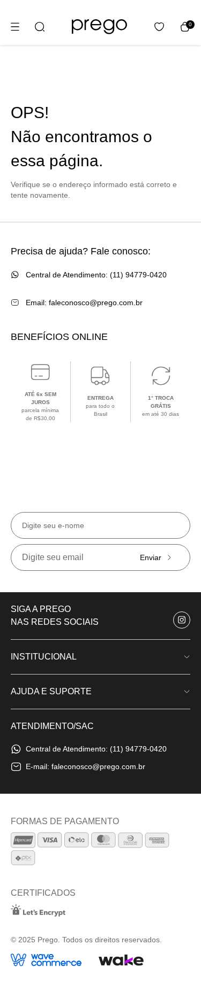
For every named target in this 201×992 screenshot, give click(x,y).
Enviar (150, 557)
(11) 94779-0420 (138, 274)
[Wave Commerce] (46, 960)
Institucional (44, 656)
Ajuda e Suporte (51, 691)
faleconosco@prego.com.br (96, 302)
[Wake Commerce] (121, 960)
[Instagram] (181, 620)
